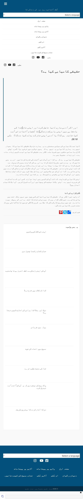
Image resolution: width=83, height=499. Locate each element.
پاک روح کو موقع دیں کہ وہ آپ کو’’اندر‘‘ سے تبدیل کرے (27, 386)
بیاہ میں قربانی (38, 327)
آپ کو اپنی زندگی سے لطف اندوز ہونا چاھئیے (25, 270)
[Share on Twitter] (65, 212)
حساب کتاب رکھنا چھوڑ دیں (34, 251)
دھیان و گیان (41, 37)
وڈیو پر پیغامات (41, 26)
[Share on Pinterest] (61, 212)
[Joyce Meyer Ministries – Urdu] (70, 4)
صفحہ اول (41, 21)
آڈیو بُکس (41, 47)
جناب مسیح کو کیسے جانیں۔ (41, 52)
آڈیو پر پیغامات (41, 31)
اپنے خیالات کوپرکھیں (36, 231)
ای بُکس (41, 42)
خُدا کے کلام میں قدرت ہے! (35, 290)
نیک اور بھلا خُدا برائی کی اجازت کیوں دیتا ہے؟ (26, 311)
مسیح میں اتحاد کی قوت (35, 348)
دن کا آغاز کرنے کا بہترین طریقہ (30, 409)
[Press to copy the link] (2, 496)
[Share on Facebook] (69, 212)
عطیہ (49, 57)
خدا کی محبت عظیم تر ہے (35, 368)
